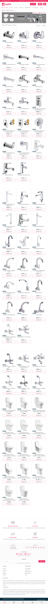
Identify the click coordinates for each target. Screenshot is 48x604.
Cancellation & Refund (7, 594)
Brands (36, 12)
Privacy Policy (22, 594)
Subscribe (42, 561)
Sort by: (38, 25)
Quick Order (38, 0)
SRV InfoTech (43, 599)
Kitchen (41, 7)
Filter (43, 25)
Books (11, 10)
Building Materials (28, 7)
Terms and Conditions (15, 594)
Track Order (44, 0)
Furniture (7, 10)
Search (33, 4)
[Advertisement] (24, 185)
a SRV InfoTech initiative (6, 0)
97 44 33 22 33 (30, 0)
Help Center (23, 0)
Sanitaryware (21, 7)
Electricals (11, 7)
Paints (3, 10)
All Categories (5, 7)
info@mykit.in (13, 547)
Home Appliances (35, 7)
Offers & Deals (43, 12)
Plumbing (16, 7)
